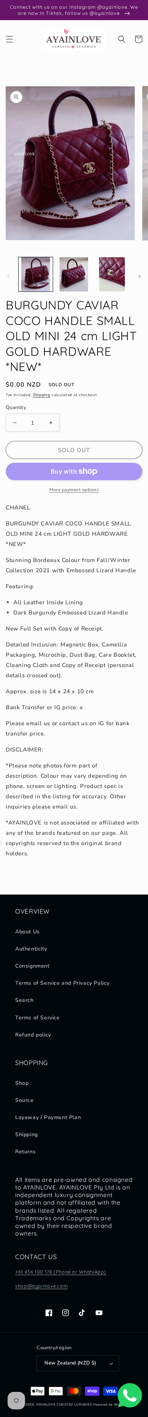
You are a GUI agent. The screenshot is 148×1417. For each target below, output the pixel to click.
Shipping (41, 395)
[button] (9, 39)
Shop (21, 1083)
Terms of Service (37, 1017)
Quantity (16, 407)
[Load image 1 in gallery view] (36, 274)
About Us (27, 931)
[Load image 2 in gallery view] (74, 274)
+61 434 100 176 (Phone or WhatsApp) (60, 1272)
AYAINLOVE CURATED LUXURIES (64, 1405)
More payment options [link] (74, 490)
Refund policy (33, 1034)
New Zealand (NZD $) (70, 1363)
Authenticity (31, 948)
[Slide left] (8, 276)
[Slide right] (139, 276)
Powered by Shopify (110, 1405)
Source (24, 1100)
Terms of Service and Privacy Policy (62, 983)
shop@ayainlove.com (41, 1286)
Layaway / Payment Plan (48, 1117)
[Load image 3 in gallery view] (112, 274)
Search (24, 1000)
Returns (25, 1151)
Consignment (32, 966)
